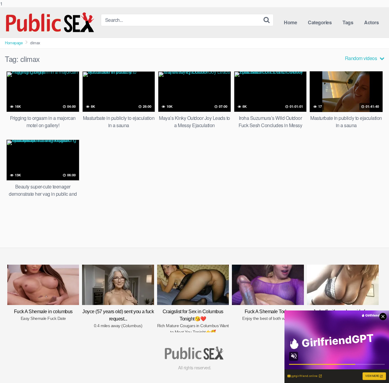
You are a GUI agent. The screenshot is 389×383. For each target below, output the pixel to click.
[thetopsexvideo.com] (50, 22)
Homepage (13, 43)
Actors (371, 22)
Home (290, 22)
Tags (348, 22)
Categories (320, 22)
